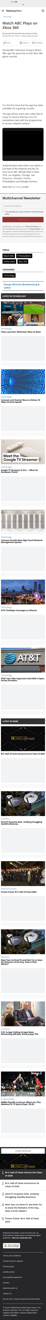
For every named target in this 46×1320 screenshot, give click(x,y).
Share (9, 43)
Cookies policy (8, 1272)
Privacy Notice (35, 229)
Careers (6, 1282)
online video (9, 261)
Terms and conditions (12, 1255)
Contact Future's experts (13, 1261)
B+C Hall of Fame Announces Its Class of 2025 (22, 1185)
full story (16, 186)
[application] (23, 142)
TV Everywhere (24, 256)
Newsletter (38, 43)
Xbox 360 (23, 261)
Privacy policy (8, 1266)
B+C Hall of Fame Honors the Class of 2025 (23, 1174)
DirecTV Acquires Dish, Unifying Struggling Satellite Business (22, 1195)
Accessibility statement (12, 1277)
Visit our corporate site (21, 1238)
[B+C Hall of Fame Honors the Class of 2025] (23, 1167)
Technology (7, 16)
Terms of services (31, 226)
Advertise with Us (10, 1288)
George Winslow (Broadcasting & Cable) (21, 33)
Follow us (26, 43)
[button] (3, 10)
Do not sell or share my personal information (21, 1299)
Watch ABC (9, 256)
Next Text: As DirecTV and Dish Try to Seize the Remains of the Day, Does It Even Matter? (23, 1207)
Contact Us (7, 1293)
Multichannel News (11, 36)
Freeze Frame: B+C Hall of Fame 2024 (22, 1220)
